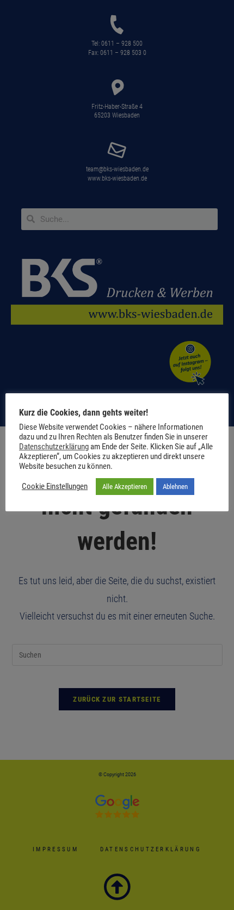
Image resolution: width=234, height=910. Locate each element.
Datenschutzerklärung (54, 446)
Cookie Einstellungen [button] (55, 486)
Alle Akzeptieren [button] (124, 486)
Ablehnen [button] (175, 486)
